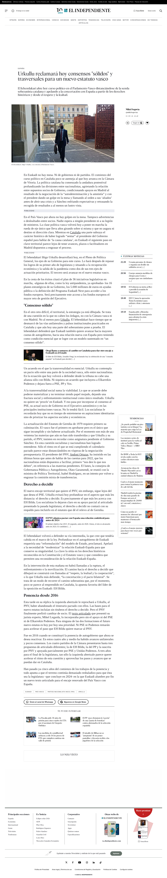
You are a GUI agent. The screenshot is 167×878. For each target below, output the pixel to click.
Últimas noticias (18, 2)
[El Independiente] (83, 10)
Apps (70, 828)
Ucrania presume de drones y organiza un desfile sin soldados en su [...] (140, 264)
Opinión (13, 20)
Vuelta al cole (102, 2)
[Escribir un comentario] (147, 123)
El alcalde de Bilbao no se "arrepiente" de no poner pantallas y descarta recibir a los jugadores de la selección (96, 737)
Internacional (43, 20)
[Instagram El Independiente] (87, 863)
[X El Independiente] (66, 863)
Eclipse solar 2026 (43, 818)
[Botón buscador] (161, 11)
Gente (73, 20)
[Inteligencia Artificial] (112, 836)
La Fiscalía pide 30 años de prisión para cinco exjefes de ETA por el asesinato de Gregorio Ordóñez (52, 722)
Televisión (106, 20)
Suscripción (72, 822)
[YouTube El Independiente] (79, 863)
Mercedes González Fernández (47, 841)
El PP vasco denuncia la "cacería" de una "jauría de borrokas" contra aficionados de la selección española (96, 722)
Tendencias (94, 20)
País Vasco (39, 692)
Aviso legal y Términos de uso (62, 869)
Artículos (83, 23)
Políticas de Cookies (110, 869)
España (21, 20)
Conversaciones (138, 20)
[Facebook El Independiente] (72, 863)
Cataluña (75, 232)
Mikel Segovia (132, 109)
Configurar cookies (126, 869)
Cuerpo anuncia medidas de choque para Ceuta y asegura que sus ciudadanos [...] (140, 277)
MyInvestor (121, 2)
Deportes (82, 20)
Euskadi (28, 692)
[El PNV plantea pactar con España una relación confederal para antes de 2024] (33, 522)
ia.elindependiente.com (111, 841)
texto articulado (81, 613)
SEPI (38, 822)
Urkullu (65, 319)
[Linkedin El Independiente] (94, 863)
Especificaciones (74, 835)
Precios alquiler (30, 2)
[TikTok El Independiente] (101, 863)
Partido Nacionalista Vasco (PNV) (61, 692)
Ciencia (55, 20)
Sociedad (64, 20)
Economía (30, 20)
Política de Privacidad (42, 869)
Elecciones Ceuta (83, 2)
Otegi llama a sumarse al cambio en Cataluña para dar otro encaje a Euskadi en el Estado (79, 351)
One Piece (130, 2)
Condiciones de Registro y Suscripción (87, 869)
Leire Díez (40, 838)
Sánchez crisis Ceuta (68, 2)
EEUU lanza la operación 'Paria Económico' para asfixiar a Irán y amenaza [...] (139, 302)
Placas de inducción (141, 2)
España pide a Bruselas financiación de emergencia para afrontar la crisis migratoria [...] (140, 316)
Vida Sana (116, 20)
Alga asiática (112, 2)
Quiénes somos (73, 831)
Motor (126, 20)
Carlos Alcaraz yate (42, 2)
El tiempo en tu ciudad (22, 11)
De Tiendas (153, 20)
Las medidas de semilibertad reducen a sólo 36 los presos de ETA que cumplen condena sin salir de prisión (51, 737)
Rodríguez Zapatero (43, 828)
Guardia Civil (41, 835)
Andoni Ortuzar (79, 454)
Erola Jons (93, 2)
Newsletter (72, 825)
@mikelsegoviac (132, 112)
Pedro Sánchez (41, 831)
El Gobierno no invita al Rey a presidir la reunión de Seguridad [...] (140, 289)
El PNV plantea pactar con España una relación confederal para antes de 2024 (77, 519)
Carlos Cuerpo (55, 2)
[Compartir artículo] (127, 123)
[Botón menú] (6, 11)
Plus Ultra (40, 825)
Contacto (71, 818)
